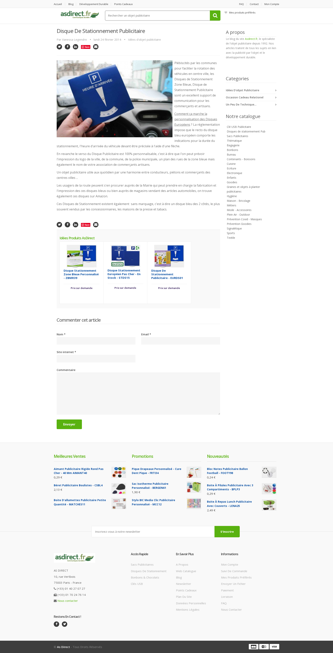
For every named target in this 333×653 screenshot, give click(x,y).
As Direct (63, 647)
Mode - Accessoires (239, 210)
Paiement (227, 590)
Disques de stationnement (148, 571)
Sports (231, 233)
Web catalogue (186, 571)
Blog (70, 4)
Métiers (231, 205)
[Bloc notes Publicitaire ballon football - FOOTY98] (269, 472)
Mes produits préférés (242, 12)
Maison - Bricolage (238, 201)
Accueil (58, 4)
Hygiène (232, 196)
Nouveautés (218, 456)
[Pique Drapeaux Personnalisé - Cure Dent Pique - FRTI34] (194, 472)
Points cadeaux (123, 4)
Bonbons (232, 150)
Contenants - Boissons (241, 159)
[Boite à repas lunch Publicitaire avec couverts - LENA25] (269, 505)
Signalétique (234, 228)
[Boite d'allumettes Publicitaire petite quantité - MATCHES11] (119, 503)
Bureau (231, 154)
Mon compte (271, 4)
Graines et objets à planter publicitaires (243, 189)
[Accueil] (80, 14)
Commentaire (66, 370)
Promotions (142, 456)
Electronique (234, 173)
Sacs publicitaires (142, 564)
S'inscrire (227, 531)
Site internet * (66, 352)
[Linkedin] (75, 46)
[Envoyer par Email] (95, 46)
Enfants (231, 177)
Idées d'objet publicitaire (144, 39)
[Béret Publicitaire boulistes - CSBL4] (119, 488)
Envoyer (69, 424)
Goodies (232, 182)
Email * (146, 334)
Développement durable (93, 4)
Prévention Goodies (239, 224)
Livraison (227, 597)
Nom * (61, 334)
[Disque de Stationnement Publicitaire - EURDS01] (169, 256)
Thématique (234, 140)
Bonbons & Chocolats (145, 577)
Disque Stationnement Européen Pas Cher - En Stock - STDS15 (124, 274)
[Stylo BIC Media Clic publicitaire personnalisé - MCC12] (194, 503)
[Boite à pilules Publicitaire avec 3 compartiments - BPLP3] (269, 488)
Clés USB (137, 584)
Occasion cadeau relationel (244, 97)
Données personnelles (191, 603)
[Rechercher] (215, 15)
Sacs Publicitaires (237, 136)
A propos (182, 564)
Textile (231, 237)
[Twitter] (59, 46)
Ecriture (231, 168)
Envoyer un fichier (233, 584)
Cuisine (231, 164)
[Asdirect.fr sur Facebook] (56, 624)
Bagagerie (233, 145)
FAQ (241, 4)
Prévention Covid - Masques (244, 219)
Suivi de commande (234, 571)
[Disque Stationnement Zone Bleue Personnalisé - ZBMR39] (82, 256)
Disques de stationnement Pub (246, 131)
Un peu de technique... (241, 104)
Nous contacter (67, 601)
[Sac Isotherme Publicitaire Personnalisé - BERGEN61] (194, 487)
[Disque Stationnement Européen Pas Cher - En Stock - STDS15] (125, 256)
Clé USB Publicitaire (239, 127)
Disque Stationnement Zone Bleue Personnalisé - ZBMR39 (81, 274)
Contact (254, 4)
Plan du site (184, 597)
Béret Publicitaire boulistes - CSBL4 (78, 485)
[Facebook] (67, 46)
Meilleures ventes (69, 456)
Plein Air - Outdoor (238, 214)
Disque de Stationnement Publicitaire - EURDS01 (167, 274)
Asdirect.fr (251, 39)
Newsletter (183, 584)
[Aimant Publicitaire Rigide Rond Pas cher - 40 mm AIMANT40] (119, 472)
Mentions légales (187, 609)
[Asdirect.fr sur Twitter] (64, 624)
